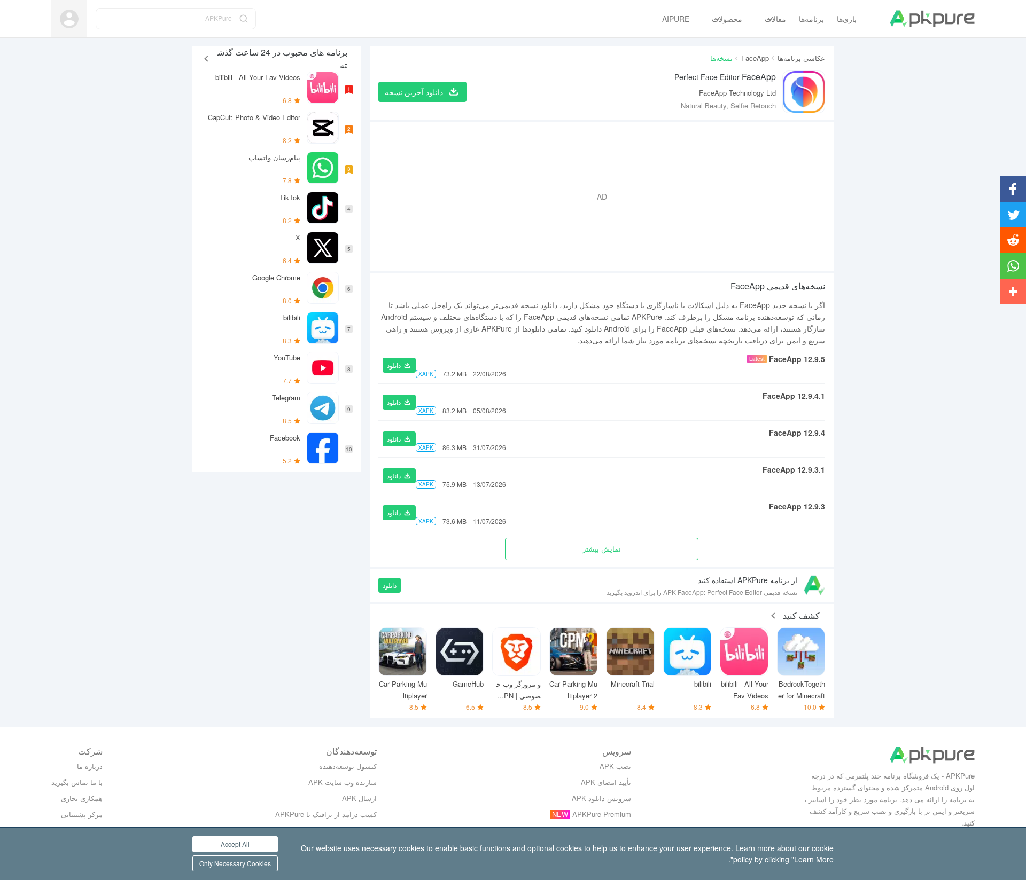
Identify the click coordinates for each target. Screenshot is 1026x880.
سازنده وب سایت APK (342, 782)
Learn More (814, 859)
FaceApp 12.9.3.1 (794, 469)
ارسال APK (359, 798)
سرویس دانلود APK (601, 798)
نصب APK (615, 766)
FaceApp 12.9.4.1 (794, 395)
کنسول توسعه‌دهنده (348, 766)
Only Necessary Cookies (235, 863)
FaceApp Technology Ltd (737, 93)
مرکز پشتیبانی (82, 814)
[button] (399, 365)
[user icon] (69, 19)
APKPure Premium (601, 814)
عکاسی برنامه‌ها (801, 58)
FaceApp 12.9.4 (797, 432)
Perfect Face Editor (725, 76)
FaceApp (755, 58)
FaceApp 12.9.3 (797, 506)
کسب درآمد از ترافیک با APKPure (326, 814)
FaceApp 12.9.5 (797, 358)
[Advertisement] (602, 196)
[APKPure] (932, 18)
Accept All (235, 843)
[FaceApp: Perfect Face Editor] (803, 91)
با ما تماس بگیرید (77, 782)
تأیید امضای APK (606, 782)
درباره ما (90, 766)
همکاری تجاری (82, 798)
